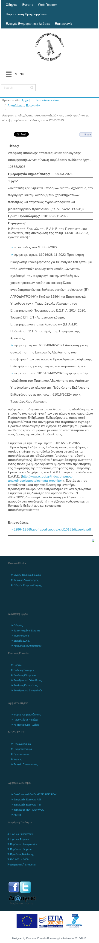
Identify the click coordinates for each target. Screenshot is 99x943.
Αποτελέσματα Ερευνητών (24, 105)
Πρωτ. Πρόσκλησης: (24, 216)
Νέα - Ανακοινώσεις (48, 100)
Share (87, 134)
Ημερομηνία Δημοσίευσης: (29, 174)
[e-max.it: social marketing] (93, 540)
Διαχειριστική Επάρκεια (22, 864)
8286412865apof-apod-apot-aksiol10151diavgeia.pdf (52, 529)
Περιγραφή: (17, 223)
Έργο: (13, 181)
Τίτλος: (13, 146)
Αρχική (26, 100)
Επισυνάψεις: (18, 522)
